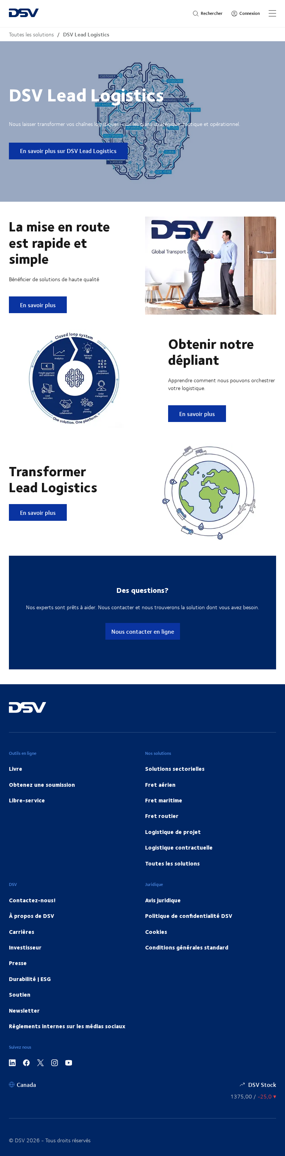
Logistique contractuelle (179, 847)
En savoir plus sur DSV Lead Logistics (68, 150)
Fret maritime (163, 800)
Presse (18, 962)
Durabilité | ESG (30, 978)
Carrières (21, 931)
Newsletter (24, 1010)
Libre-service (27, 800)
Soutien (19, 994)
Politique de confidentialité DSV (188, 915)
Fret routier (161, 815)
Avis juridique (163, 900)
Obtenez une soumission (42, 784)
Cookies (156, 931)
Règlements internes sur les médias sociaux (67, 1026)
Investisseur (25, 947)
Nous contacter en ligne (142, 631)
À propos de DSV (31, 915)
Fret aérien (160, 784)
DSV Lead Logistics (86, 34)
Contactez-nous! (32, 900)
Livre (15, 768)
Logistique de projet (173, 831)
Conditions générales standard (186, 947)
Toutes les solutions (31, 34)
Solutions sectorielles (174, 768)
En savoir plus (43, 304)
